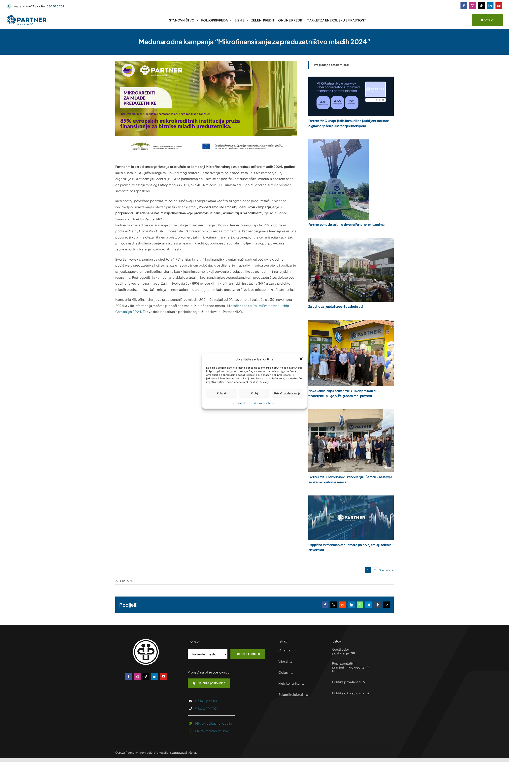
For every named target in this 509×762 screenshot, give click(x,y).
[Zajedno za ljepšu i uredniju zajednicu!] (351, 241)
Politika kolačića (242, 403)
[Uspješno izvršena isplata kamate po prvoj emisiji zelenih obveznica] (351, 498)
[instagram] (472, 5)
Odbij (254, 393)
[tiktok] (481, 5)
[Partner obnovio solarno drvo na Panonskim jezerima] (338, 142)
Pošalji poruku (206, 701)
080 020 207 (206, 709)
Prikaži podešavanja (287, 393)
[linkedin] (490, 5)
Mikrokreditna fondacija (213, 723)
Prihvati (221, 393)
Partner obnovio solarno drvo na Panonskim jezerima (346, 224)
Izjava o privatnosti (264, 403)
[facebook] (463, 5)
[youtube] (498, 5)
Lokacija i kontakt (247, 654)
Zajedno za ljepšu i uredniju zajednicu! (335, 306)
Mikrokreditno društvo (212, 731)
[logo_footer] (146, 640)
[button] (301, 359)
